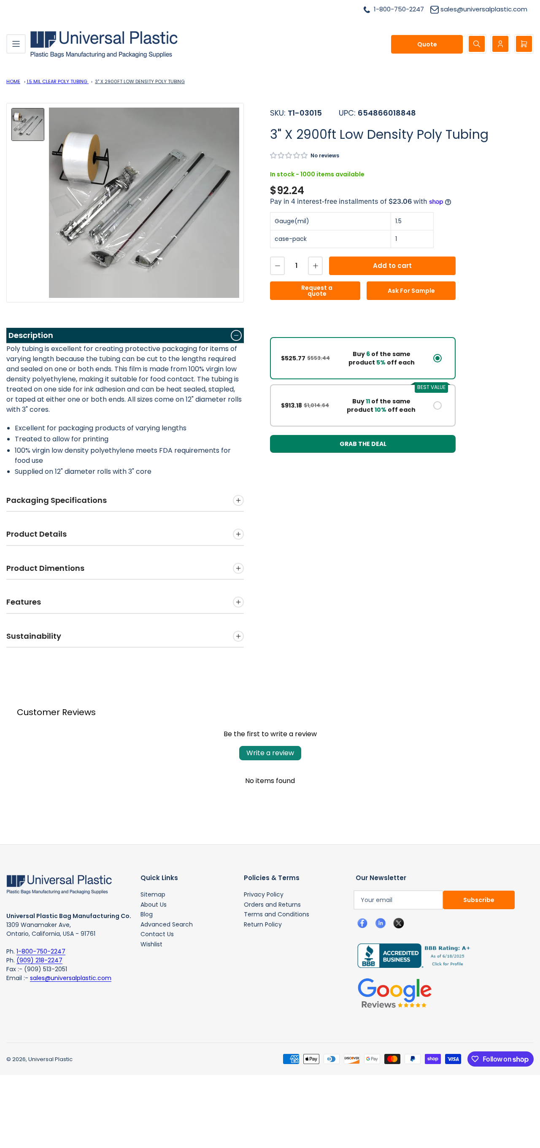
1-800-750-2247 (40, 951)
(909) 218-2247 (39, 960)
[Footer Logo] (59, 884)
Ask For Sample (411, 290)
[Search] (476, 44)
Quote (427, 44)
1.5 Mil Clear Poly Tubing (58, 81)
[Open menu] (16, 44)
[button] (289, 155)
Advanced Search (166, 924)
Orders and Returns (272, 904)
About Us (153, 904)
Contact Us (157, 934)
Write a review (270, 753)
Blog (146, 914)
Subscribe (478, 900)
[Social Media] (410, 955)
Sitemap (152, 894)
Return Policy (263, 924)
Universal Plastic (50, 1059)
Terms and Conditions (276, 914)
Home (13, 81)
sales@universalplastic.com (70, 978)
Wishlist (151, 944)
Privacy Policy (264, 894)
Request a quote (316, 291)
